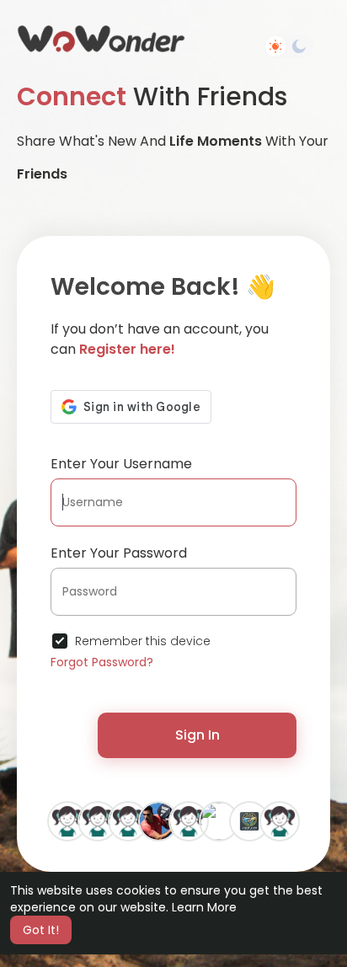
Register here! (127, 349)
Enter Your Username (121, 463)
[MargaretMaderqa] (279, 820)
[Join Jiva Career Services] (249, 820)
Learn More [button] (204, 907)
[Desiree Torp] (219, 820)
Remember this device (143, 641)
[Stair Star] (97, 820)
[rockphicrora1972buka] (67, 820)
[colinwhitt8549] (128, 820)
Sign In (197, 735)
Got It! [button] (41, 930)
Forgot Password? (102, 662)
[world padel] (158, 820)
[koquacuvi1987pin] (188, 820)
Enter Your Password (119, 553)
